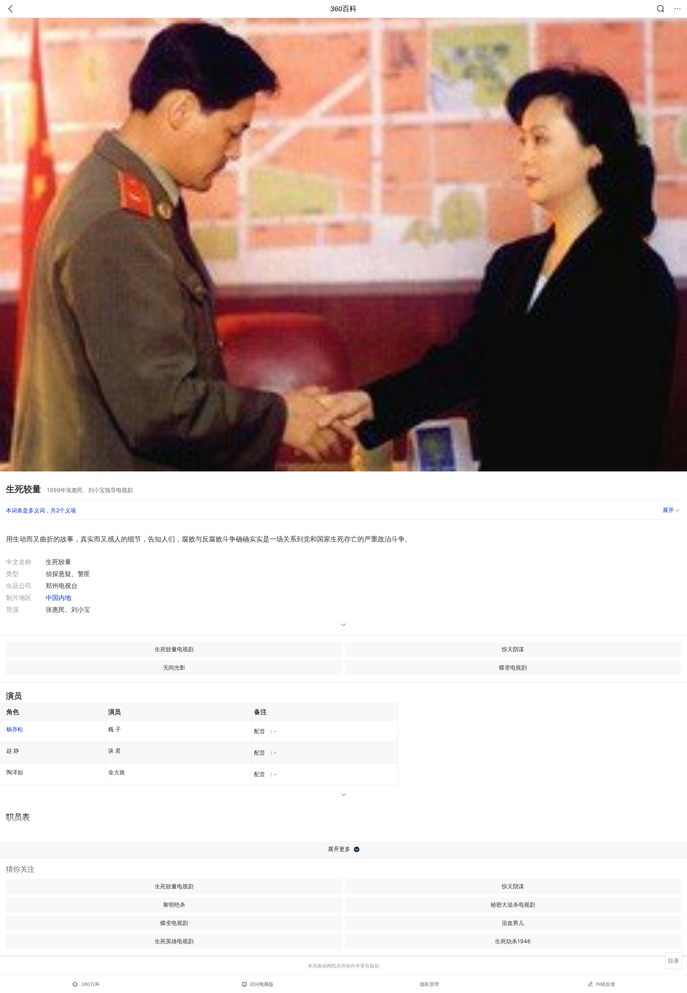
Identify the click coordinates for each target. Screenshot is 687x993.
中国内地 (58, 598)
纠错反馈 (605, 984)
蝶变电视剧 (513, 667)
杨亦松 (14, 729)
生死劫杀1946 (513, 941)
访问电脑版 (262, 984)
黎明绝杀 (174, 904)
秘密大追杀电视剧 (513, 904)
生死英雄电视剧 (174, 941)
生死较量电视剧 (174, 649)
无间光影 (174, 667)
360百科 (343, 9)
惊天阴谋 (513, 649)
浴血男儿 (513, 922)
